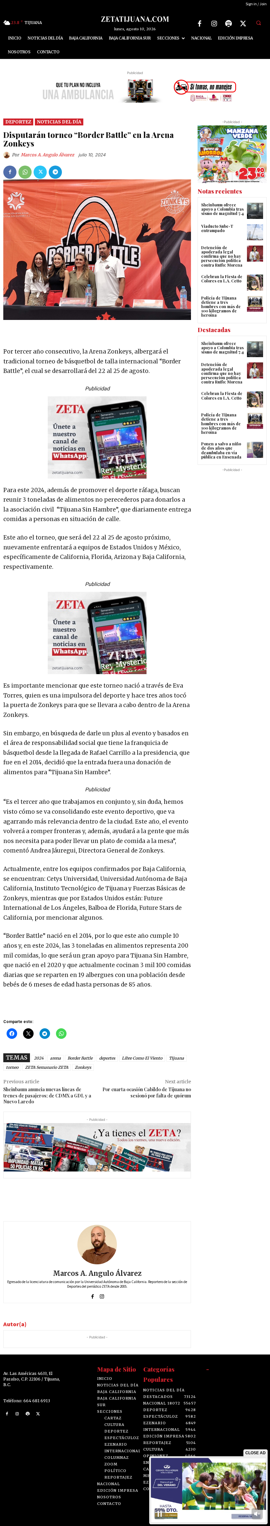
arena (55, 1058)
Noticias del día (59, 122)
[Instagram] (214, 23)
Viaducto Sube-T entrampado (217, 228)
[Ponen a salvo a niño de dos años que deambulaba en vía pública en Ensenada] (255, 450)
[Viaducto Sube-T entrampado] (255, 232)
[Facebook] (199, 23)
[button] (258, 22)
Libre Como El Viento (142, 1058)
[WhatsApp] (25, 172)
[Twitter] (243, 23)
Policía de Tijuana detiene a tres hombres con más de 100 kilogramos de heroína (221, 306)
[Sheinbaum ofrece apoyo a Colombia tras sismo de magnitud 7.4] (255, 211)
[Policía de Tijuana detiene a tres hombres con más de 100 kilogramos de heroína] (255, 304)
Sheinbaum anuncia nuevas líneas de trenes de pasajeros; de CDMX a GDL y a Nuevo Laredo (47, 1095)
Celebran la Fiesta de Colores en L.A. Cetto (221, 278)
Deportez (18, 122)
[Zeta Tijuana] (134, 19)
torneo (12, 1067)
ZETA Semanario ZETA (46, 1067)
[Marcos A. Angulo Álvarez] (7, 155)
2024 (38, 1058)
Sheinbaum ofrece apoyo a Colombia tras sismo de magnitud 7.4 (222, 209)
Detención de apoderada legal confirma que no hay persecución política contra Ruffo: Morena (221, 256)
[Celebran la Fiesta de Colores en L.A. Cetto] (255, 283)
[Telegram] (55, 172)
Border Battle (80, 1058)
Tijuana (176, 1058)
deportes (107, 1058)
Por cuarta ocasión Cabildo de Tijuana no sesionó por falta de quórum (146, 1092)
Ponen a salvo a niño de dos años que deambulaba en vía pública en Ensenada (221, 450)
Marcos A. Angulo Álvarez (47, 155)
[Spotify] (228, 23)
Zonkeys (83, 1067)
